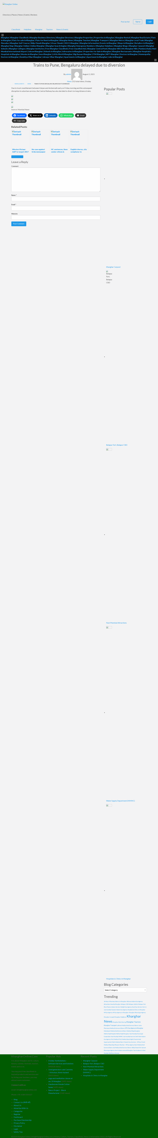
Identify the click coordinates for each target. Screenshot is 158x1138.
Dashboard (18, 1117)
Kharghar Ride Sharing (119, 1022)
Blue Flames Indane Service (112, 1007)
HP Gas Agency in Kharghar (121, 1012)
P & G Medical (115, 1039)
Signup (137, 22)
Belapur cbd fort (133, 1004)
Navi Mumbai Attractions (116, 623)
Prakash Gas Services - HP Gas (132, 1042)
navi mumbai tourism (129, 1036)
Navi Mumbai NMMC (117, 1036)
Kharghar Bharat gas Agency (137, 1012)
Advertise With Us (21, 1108)
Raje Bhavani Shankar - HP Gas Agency (123, 1045)
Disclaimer (18, 1126)
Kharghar (38, 29)
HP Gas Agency (108, 1012)
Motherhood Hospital (110, 1033)
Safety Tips (18, 1132)
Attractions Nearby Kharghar (112, 1004)
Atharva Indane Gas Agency (135, 1001)
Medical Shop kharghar (133, 1031)
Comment (15, 166)
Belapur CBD (125, 1004)
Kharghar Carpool (113, 267)
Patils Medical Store (117, 1042)
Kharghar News (17, 157)
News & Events (62, 29)
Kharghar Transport (110, 1025)
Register (17, 1114)
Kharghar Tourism (133, 1022)
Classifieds (15, 29)
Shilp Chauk (135, 1047)
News (69, 81)
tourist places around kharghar (124, 1050)
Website (14, 214)
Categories (18, 1111)
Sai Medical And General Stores (122, 1047)
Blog (15, 1099)
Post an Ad (125, 22)
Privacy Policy (19, 1123)
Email (13, 204)
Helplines (27, 29)
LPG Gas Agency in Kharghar (134, 1028)
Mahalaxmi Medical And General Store (115, 1031)
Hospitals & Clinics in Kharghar (118, 979)
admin (68, 74)
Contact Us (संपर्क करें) (22, 1102)
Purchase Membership (23, 1120)
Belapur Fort (142, 1004)
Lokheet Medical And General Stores (127, 1025)
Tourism (49, 29)
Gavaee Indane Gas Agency (119, 1009)
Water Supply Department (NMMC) (120, 801)
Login (150, 22)
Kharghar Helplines (120, 1017)
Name (14, 195)
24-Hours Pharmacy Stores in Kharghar (115, 1001)
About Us (17, 1105)
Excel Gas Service (137, 1007)
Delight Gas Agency (126, 1007)
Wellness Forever (114, 1053)
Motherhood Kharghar (122, 1033)
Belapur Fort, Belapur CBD (116, 445)
